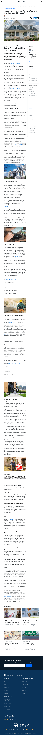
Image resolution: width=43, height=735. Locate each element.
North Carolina (31, 102)
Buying (30, 87)
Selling (30, 89)
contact (12, 595)
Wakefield (23, 693)
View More (30, 61)
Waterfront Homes (7, 706)
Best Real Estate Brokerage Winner (17, 729)
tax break (22, 140)
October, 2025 (31, 128)
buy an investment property (14, 363)
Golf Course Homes (7, 709)
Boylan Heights (24, 681)
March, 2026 (31, 122)
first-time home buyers (15, 63)
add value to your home (10, 279)
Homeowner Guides (32, 95)
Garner (5, 688)
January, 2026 (31, 124)
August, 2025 (31, 132)
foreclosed (7, 215)
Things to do (31, 99)
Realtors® (30, 91)
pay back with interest (15, 88)
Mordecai (23, 688)
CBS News (12, 519)
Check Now (29, 665)
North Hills (24, 690)
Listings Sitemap (28, 733)
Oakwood (23, 691)
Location (6, 334)
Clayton (5, 684)
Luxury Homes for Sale (7, 703)
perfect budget (18, 144)
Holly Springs (6, 690)
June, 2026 (30, 117)
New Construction (7, 702)
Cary (4, 681)
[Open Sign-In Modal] (42, 2)
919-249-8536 (13, 719)
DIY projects (17, 256)
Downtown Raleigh (25, 684)
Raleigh (5, 691)
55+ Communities (7, 705)
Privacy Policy (34, 733)
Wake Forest (6, 693)
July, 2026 (30, 115)
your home (23, 84)
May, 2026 (30, 119)
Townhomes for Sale (7, 699)
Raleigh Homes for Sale (7, 697)
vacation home (12, 322)
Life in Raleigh (31, 93)
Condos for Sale (6, 700)
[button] (1, 2)
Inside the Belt (24, 687)
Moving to (30, 97)
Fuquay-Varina (6, 687)
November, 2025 (31, 126)
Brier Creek (24, 680)
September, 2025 (32, 130)
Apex (4, 680)
